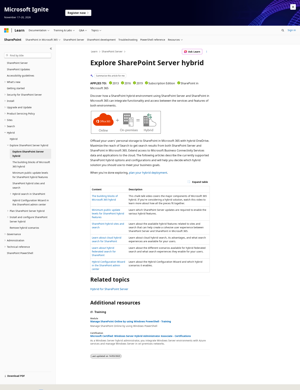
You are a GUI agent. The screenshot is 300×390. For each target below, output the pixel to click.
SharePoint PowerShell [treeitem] (20, 253)
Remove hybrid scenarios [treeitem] (24, 227)
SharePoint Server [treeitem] (17, 63)
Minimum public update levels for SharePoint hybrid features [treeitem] (30, 175)
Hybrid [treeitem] (14, 139)
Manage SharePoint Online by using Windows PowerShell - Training (130, 321)
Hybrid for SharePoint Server (109, 289)
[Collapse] (51, 48)
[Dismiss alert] (293, 7)
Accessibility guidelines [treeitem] (20, 75)
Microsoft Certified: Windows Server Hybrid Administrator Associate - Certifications (140, 336)
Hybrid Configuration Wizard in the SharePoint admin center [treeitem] (30, 202)
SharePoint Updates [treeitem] (18, 69)
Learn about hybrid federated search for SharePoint (104, 251)
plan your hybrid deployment (148, 173)
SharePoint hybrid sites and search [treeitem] (28, 185)
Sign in (292, 30)
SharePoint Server (112, 51)
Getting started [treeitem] (16, 88)
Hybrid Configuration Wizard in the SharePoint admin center (108, 265)
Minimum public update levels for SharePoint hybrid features (108, 213)
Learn (94, 51)
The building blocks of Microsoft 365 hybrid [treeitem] (31, 164)
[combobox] (27, 55)
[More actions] (207, 51)
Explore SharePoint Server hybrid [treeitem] (28, 154)
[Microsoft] (6, 30)
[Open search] (282, 30)
